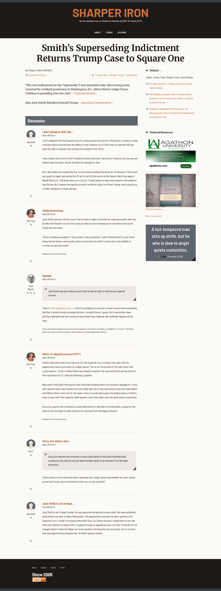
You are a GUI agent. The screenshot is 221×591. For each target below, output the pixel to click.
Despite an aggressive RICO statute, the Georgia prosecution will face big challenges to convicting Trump (171, 113)
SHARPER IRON (110, 12)
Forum (62, 567)
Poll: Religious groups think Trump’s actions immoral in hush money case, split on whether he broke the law (171, 98)
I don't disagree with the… (57, 132)
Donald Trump (117, 75)
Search (53, 567)
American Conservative (96, 102)
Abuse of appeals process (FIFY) (61, 354)
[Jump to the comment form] (31, 196)
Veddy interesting (52, 210)
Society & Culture (37, 75)
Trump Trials (101, 75)
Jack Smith (131, 75)
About (34, 567)
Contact (44, 567)
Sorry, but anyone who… (56, 441)
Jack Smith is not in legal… (58, 503)
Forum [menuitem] (109, 32)
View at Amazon (153, 209)
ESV (164, 256)
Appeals (47, 275)
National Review (85, 93)
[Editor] (30, 292)
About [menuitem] (98, 32)
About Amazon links (153, 216)
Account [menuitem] (122, 32)
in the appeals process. (60, 308)
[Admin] (34, 292)
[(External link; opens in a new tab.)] (171, 153)
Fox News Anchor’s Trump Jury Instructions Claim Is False (170, 85)
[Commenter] (30, 145)
